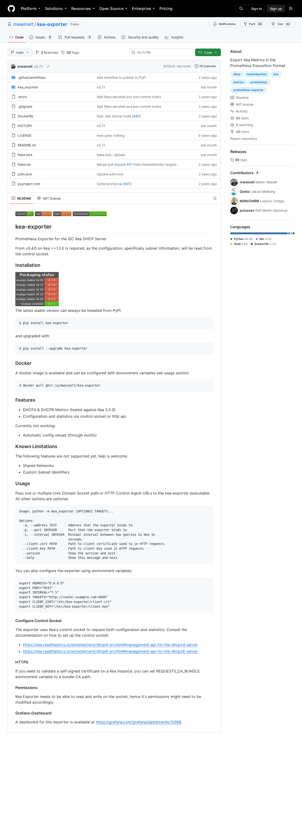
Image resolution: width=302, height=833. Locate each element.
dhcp (236, 74)
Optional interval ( (110, 184)
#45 (127, 184)
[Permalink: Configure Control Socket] (12, 620)
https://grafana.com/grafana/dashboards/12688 (138, 722)
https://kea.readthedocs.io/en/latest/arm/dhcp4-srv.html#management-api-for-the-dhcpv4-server (110, 644)
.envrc (22, 97)
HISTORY (25, 126)
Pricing (165, 8)
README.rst (27, 145)
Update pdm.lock (110, 174)
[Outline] (215, 198)
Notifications (227, 24)
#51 (130, 164)
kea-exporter (52, 24)
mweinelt (23, 24)
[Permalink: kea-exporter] (12, 226)
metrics (238, 82)
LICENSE (24, 135)
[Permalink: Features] (12, 400)
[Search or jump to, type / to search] (241, 8)
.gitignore (25, 106)
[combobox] (163, 52)
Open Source (111, 8)
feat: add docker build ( (115, 116)
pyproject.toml (29, 184)
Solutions (54, 8)
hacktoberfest (257, 74)
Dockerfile (25, 116)
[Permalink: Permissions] (12, 687)
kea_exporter (28, 87)
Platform (29, 8)
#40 (136, 116)
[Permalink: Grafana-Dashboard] (12, 713)
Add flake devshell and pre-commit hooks (129, 97)
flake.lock (25, 155)
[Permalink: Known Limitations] (12, 446)
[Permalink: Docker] (12, 363)
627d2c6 (169, 66)
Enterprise (141, 8)
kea (275, 74)
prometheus (259, 82)
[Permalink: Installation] (12, 265)
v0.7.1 (38, 66)
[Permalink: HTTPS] (12, 662)
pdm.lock (25, 174)
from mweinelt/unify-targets (155, 164)
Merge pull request (111, 164)
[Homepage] (11, 8)
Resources (81, 8)
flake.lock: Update (111, 155)
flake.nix (24, 164)
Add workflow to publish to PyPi (121, 77)
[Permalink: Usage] (12, 483)
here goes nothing (111, 135)
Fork (255, 24)
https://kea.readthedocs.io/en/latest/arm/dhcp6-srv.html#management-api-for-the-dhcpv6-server (110, 651)
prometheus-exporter (248, 90)
